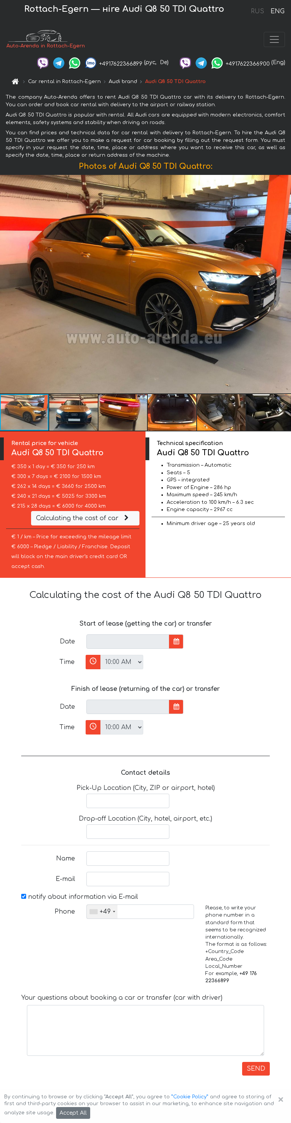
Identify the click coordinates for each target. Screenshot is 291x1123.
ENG (277, 11)
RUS (257, 11)
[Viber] (43, 62)
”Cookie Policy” (189, 1096)
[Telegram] (59, 62)
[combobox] (102, 912)
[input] (127, 641)
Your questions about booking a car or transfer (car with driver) (121, 997)
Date (67, 641)
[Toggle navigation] (274, 39)
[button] (74, 412)
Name (65, 858)
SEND (256, 1068)
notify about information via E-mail (82, 896)
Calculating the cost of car (78, 518)
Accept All (73, 1113)
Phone (65, 911)
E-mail (65, 879)
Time (67, 662)
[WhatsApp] (74, 62)
